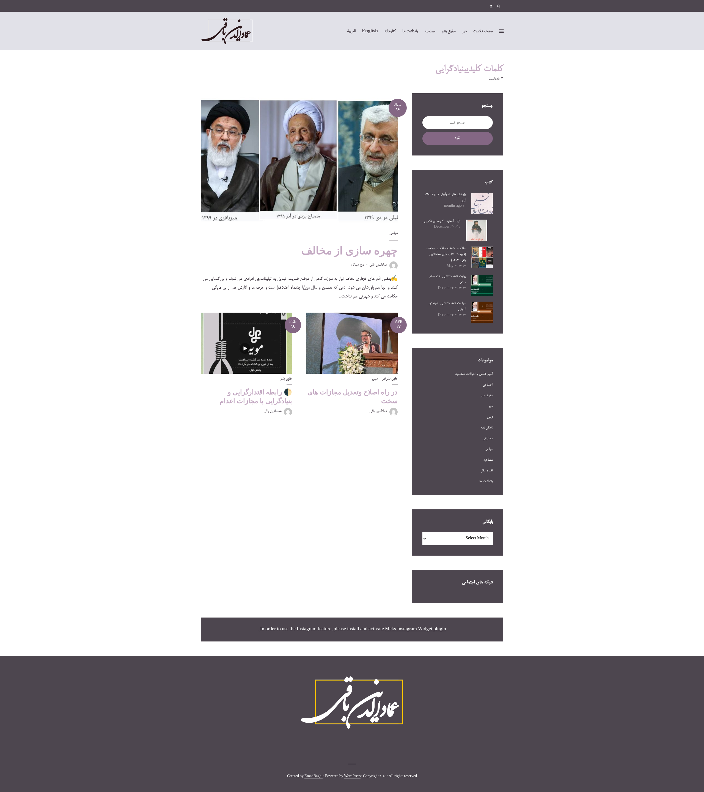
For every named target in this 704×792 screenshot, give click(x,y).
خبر (464, 31)
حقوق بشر (448, 31)
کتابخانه (390, 31)
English (370, 31)
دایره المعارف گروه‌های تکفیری (441, 221)
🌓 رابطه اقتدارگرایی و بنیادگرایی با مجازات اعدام (256, 396)
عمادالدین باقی (378, 265)
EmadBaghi (313, 777)
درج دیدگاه (357, 265)
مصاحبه (430, 31)
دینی (375, 379)
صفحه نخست (483, 31)
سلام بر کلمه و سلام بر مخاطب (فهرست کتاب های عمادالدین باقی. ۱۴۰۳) (446, 254)
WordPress (352, 777)
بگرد (457, 138)
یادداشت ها (410, 31)
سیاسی (393, 233)
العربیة (351, 31)
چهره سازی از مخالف (349, 250)
